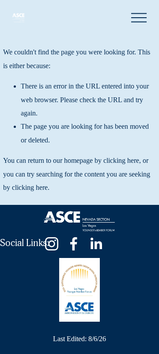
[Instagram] (52, 244)
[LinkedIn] (96, 244)
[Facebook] (74, 244)
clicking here (121, 160)
